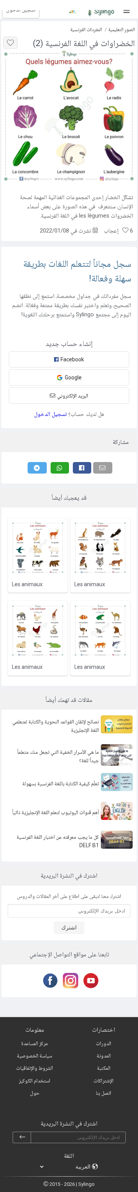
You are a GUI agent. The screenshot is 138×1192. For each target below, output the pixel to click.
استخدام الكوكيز (34, 1080)
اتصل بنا (103, 1093)
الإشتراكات (103, 1080)
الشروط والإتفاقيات (34, 1068)
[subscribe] (22, 1137)
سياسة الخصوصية (34, 1055)
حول (34, 1093)
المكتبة (103, 1068)
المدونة (104, 1055)
